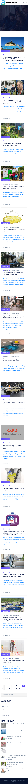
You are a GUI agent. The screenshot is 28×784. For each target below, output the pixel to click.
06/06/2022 (10, 766)
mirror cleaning (5, 715)
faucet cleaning (5, 704)
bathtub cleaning (6, 709)
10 (2, 688)
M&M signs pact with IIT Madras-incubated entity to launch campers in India (13, 446)
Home (10, 18)
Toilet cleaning (5, 706)
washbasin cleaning (6, 712)
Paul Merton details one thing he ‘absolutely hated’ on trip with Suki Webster (12, 102)
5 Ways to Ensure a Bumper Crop (14, 736)
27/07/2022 (10, 725)
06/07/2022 (10, 759)
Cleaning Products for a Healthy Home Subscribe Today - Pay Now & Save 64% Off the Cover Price (13, 533)
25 (19, 688)
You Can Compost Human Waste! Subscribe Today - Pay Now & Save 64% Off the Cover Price (12, 619)
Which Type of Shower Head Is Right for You (17, 723)
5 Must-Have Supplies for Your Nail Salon (16, 742)
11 (5, 688)
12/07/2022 (10, 738)
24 (16, 688)
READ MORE (5, 75)
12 (9, 688)
